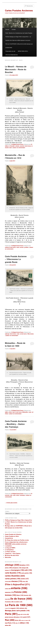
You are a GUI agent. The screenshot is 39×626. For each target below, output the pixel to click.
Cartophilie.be (9, 538)
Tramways (22, 495)
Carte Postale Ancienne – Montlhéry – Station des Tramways (16, 424)
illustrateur (9, 602)
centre (25, 579)
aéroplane (17, 568)
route (10, 147)
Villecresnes (30, 334)
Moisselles (25, 412)
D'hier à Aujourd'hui (17, 584)
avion (8, 568)
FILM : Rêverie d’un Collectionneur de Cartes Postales (18, 33)
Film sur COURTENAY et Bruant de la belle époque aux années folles (19, 45)
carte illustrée (13, 573)
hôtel (7, 599)
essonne (22, 146)
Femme (20, 591)
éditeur (24, 623)
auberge (7, 334)
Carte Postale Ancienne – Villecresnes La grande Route (16, 259)
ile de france (28, 146)
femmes (10, 595)
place (19, 617)
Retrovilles (8, 557)
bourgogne (17, 570)
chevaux (16, 581)
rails (11, 495)
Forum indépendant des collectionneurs (16, 542)
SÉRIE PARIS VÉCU (23, 51)
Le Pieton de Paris (10, 551)
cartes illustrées (15, 575)
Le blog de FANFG (10, 548)
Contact (14, 29)
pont (26, 617)
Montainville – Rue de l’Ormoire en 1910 (15, 156)
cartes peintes (12, 578)
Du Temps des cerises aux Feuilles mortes (17, 540)
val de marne (23, 334)
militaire (23, 608)
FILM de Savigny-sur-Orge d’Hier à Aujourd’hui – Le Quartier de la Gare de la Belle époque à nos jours (18, 38)
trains (17, 495)
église (6, 412)
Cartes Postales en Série (12, 536)
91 (31, 144)
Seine (18, 620)
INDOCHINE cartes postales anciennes (15, 544)
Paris (11, 614)
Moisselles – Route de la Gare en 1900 (15, 344)
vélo (17, 623)
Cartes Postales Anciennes (19, 10)
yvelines (26, 247)
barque (25, 568)
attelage (12, 564)
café (28, 570)
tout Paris (10, 623)
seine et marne (25, 620)
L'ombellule (8, 546)
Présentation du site (10, 51)
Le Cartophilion (9, 549)
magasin (14, 608)
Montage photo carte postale (17, 610)
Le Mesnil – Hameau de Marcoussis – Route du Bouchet (15, 69)
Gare (13, 412)
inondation (18, 602)
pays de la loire (23, 614)
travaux (22, 247)
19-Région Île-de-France (17, 144)
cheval (8, 581)
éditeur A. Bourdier (10, 146)
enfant (10, 412)
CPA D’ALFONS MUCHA (11, 55)
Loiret (7, 608)
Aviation (24, 565)
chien (25, 581)
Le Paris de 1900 (18, 605)
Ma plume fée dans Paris (12, 555)
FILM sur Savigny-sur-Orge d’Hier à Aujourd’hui (18, 520)
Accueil (7, 29)
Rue (10, 619)
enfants (17, 146)
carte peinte (26, 573)
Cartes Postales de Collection (13, 534)
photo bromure (10, 617)
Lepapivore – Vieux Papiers (12, 553)
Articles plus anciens (11, 502)
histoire (27, 595)
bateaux (8, 570)
